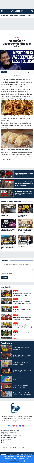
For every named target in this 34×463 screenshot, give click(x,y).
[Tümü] (32, 287)
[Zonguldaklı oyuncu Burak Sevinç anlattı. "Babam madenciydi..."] (25, 208)
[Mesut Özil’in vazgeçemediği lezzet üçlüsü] (17, 60)
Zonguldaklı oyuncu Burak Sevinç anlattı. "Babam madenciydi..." (24, 215)
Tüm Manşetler (7, 439)
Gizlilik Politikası (19, 447)
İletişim (5, 447)
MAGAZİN (17, 38)
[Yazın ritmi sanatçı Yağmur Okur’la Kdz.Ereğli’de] (8, 223)
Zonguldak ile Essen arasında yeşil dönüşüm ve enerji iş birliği (22, 326)
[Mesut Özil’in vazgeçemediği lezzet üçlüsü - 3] (17, 107)
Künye (10, 447)
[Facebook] (8, 425)
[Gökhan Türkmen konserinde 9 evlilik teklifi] (8, 208)
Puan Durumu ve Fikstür (9, 437)
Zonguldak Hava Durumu (9, 432)
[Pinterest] (14, 425)
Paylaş (5, 72)
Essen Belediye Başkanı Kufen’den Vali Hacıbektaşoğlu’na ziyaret (22, 295)
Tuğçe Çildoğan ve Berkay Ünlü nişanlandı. (24, 245)
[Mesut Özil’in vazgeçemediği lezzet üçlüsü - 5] (17, 138)
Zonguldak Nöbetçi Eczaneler (11, 430)
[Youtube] (23, 425)
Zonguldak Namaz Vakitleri (10, 434)
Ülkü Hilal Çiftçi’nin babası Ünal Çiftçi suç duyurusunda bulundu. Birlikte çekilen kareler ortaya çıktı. (8, 246)
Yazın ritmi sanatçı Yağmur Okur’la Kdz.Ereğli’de (8, 230)
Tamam (22, 461)
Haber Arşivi (6, 442)
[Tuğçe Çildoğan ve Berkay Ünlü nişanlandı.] (25, 239)
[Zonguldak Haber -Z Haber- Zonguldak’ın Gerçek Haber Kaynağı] (17, 11)
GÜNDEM (22, 16)
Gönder (4, 277)
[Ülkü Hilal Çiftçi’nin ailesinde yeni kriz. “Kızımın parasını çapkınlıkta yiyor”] (25, 223)
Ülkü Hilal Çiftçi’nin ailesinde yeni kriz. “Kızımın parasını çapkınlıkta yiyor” (25, 231)
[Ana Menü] (2, 11)
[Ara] (32, 11)
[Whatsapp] (26, 425)
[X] (11, 425)
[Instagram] (17, 425)
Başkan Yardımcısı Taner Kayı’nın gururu (22, 334)
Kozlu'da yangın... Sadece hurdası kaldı (22, 310)
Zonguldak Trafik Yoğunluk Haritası (12, 435)
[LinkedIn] (20, 425)
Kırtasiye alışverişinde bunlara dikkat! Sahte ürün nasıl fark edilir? (22, 302)
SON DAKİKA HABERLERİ (9, 16)
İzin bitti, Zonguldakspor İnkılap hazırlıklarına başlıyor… (22, 318)
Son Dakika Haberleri (8, 441)
